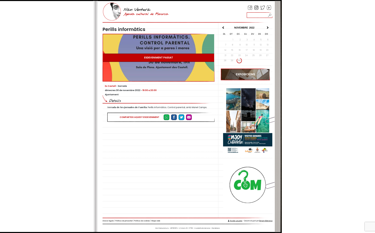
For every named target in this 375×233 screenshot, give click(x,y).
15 (232, 50)
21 (225, 55)
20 (267, 50)
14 (225, 50)
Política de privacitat (124, 221)
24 (246, 55)
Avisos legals (108, 221)
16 (240, 50)
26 (260, 55)
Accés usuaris (236, 221)
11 (254, 44)
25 (253, 55)
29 (232, 60)
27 (267, 55)
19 (261, 50)
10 (247, 44)
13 (268, 44)
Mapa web (155, 221)
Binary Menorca (265, 221)
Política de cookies (142, 221)
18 (254, 50)
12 (261, 44)
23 (239, 55)
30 (239, 60)
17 (247, 50)
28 (225, 60)
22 (232, 55)
